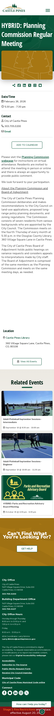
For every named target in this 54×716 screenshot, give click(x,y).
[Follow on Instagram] (34, 85)
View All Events (28, 361)
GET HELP (27, 548)
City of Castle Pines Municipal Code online (23, 682)
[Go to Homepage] (40, 85)
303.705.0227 (9, 609)
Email (8, 131)
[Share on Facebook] (19, 85)
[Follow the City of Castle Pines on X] (27, 694)
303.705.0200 (9, 594)
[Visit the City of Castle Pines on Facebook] (5, 694)
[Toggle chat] (42, 712)
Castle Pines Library (17, 337)
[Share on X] (29, 85)
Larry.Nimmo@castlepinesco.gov (18, 639)
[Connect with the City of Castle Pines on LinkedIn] (16, 694)
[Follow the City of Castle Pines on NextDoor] (10, 694)
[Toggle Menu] (48, 10)
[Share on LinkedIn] (24, 85)
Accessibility (8, 661)
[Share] (13, 85)
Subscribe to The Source (14, 665)
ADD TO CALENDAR (27, 145)
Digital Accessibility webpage (31, 655)
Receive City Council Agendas (17, 673)
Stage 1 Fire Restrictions (19, 709)
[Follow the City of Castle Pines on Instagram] (21, 694)
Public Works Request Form (16, 669)
